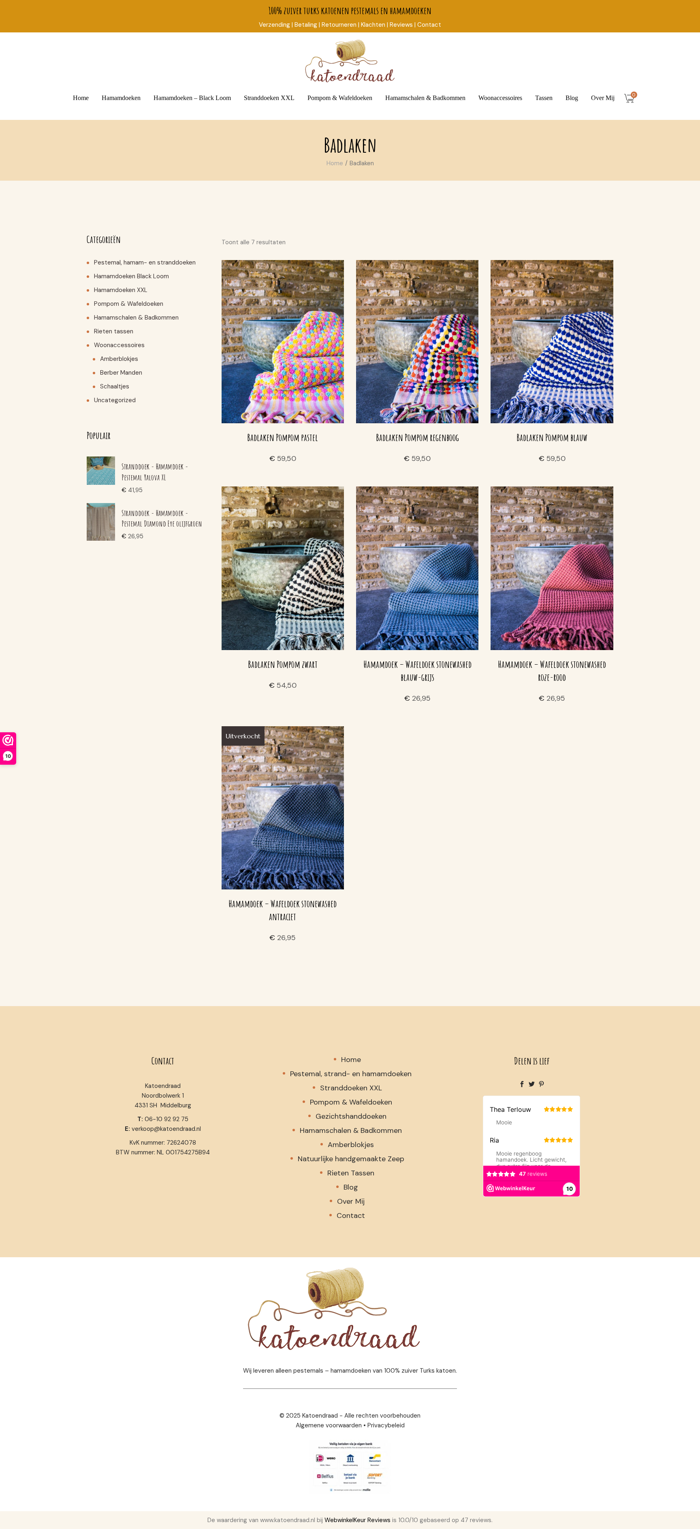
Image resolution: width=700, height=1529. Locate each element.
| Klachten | (374, 25)
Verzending (274, 25)
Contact (429, 25)
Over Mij (351, 1201)
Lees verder (221, 939)
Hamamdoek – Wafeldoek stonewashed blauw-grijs (417, 670)
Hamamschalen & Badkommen (351, 1130)
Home (351, 1059)
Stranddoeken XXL (351, 1088)
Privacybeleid (386, 1425)
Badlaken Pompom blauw (551, 437)
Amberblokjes (351, 1144)
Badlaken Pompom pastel (282, 437)
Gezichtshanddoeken (351, 1116)
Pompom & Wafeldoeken (351, 1102)
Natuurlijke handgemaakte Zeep (351, 1159)
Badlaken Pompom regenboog (417, 437)
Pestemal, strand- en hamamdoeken (351, 1074)
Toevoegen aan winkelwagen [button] (225, 456)
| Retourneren (337, 25)
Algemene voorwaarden (329, 1425)
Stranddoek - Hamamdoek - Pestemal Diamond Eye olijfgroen (162, 518)
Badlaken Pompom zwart (283, 664)
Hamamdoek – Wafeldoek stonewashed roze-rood (552, 670)
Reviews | (403, 25)
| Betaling (303, 25)
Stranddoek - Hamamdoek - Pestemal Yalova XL (155, 471)
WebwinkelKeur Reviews (357, 1520)
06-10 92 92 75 (166, 1119)
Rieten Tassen (350, 1173)
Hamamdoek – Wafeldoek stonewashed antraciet (282, 910)
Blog (351, 1187)
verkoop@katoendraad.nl (166, 1129)
